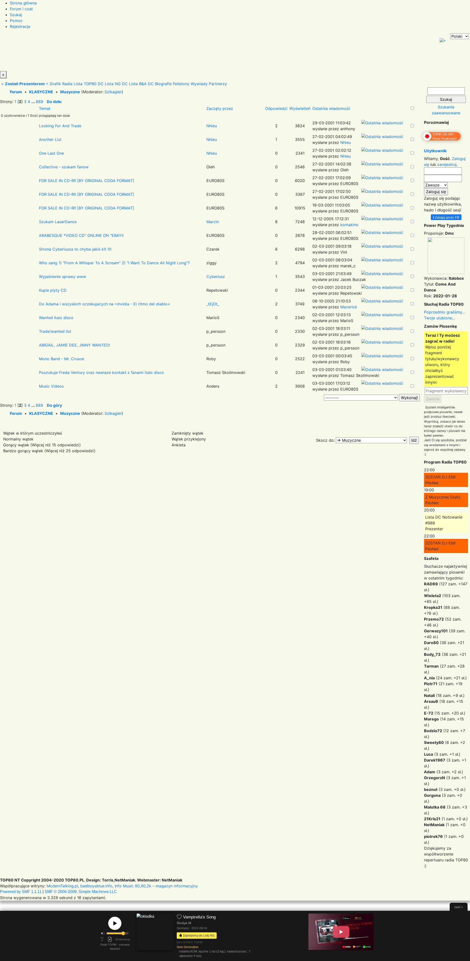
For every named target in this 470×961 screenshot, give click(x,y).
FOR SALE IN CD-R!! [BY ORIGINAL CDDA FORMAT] (86, 180)
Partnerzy (218, 83)
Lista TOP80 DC (89, 83)
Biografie (163, 83)
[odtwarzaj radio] (114, 923)
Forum (16, 91)
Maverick (348, 306)
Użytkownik (435, 150)
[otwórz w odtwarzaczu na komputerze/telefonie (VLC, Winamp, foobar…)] (110, 939)
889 (39, 101)
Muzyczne (70, 91)
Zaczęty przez (219, 108)
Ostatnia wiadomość (332, 108)
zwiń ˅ (458, 907)
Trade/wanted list (55, 331)
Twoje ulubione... (439, 317)
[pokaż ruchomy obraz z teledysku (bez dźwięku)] (341, 932)
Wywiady (199, 83)
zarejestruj (447, 164)
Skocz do (325, 440)
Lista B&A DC (141, 83)
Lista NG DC (116, 83)
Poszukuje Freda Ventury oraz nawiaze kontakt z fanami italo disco (101, 372)
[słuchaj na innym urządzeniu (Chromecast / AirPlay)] (102, 939)
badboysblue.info (96, 885)
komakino (349, 224)
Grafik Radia (61, 83)
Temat (44, 108)
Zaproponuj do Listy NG (198, 935)
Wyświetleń (299, 108)
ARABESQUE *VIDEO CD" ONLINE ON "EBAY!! (81, 235)
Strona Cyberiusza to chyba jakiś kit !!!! (75, 249)
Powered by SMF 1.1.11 (21, 892)
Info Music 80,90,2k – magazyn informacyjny (156, 885)
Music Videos (51, 386)
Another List (50, 139)
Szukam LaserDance (58, 221)
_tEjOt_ (212, 303)
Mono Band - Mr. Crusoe (61, 358)
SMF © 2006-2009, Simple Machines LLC (81, 892)
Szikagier (113, 91)
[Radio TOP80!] (114, 52)
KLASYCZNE (41, 91)
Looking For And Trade (60, 125)
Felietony (181, 83)
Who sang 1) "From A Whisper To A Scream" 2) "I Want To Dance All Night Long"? (114, 262)
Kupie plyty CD (53, 290)
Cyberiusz (215, 276)
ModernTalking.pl (62, 885)
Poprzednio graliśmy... (444, 312)
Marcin (212, 221)
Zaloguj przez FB (446, 217)
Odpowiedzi (276, 108)
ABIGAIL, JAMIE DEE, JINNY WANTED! (74, 345)
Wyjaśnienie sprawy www (62, 276)
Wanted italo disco (56, 317)
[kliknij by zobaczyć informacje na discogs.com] (155, 936)
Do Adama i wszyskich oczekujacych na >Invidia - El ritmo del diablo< (104, 303)
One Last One (51, 153)
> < (24, 83)
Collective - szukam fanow (64, 166)
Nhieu (211, 125)
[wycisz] (103, 933)
